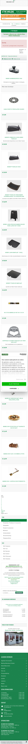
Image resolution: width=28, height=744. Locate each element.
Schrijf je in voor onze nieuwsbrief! (10, 590)
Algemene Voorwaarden (6, 660)
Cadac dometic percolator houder (14, 109)
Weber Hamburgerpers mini (14, 78)
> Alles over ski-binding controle (14, 605)
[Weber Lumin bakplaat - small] (14, 249)
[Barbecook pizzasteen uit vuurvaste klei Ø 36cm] (14, 423)
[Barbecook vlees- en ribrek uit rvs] (14, 450)
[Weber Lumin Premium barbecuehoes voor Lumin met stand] (14, 221)
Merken (2, 683)
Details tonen (19, 379)
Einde (2, 512)
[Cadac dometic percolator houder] (14, 106)
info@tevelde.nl (14, 583)
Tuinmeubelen (6, 520)
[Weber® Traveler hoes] (14, 163)
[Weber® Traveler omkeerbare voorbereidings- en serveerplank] (14, 191)
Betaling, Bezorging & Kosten (8, 663)
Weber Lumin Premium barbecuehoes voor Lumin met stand (14, 225)
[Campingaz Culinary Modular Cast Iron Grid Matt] (14, 337)
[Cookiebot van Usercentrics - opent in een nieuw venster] (20, 354)
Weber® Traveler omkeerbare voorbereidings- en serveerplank (14, 195)
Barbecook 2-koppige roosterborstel (14, 481)
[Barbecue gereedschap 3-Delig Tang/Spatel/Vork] (14, 395)
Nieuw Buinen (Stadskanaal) (14, 581)
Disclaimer (3, 676)
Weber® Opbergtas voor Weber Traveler (14, 138)
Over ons (3, 671)
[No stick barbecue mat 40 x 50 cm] (14, 309)
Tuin (12, 24)
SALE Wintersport (7, 556)
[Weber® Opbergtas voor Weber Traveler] (14, 134)
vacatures (3, 681)
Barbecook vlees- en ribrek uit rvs (14, 454)
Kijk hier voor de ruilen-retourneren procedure (14, 577)
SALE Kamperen (6, 546)
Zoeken (22, 18)
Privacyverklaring (5, 673)
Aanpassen (13, 388)
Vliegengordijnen (7, 538)
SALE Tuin (5, 548)
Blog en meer (4, 686)
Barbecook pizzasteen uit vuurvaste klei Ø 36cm (14, 427)
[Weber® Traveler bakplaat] (14, 280)
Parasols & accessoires (8, 528)
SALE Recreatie (6, 551)
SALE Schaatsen (6, 558)
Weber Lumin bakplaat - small (14, 252)
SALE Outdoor (6, 553)
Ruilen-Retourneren (5, 665)
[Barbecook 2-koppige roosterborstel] (14, 478)
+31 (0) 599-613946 (14, 582)
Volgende (3, 510)
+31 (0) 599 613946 (8, 714)
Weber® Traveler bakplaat (14, 283)
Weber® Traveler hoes (14, 167)
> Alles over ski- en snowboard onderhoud (14, 604)
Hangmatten (6, 525)
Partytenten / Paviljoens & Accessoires (12, 523)
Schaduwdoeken (6, 533)
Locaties (3, 678)
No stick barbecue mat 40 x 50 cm (14, 312)
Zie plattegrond (7, 707)
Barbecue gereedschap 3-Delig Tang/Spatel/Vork (14, 399)
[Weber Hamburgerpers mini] (14, 75)
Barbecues (17, 24)
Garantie (3, 668)
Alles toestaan (14, 384)
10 (1, 509)
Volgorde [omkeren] (12, 56)
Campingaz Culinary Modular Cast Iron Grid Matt (14, 341)
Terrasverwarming (7, 535)
